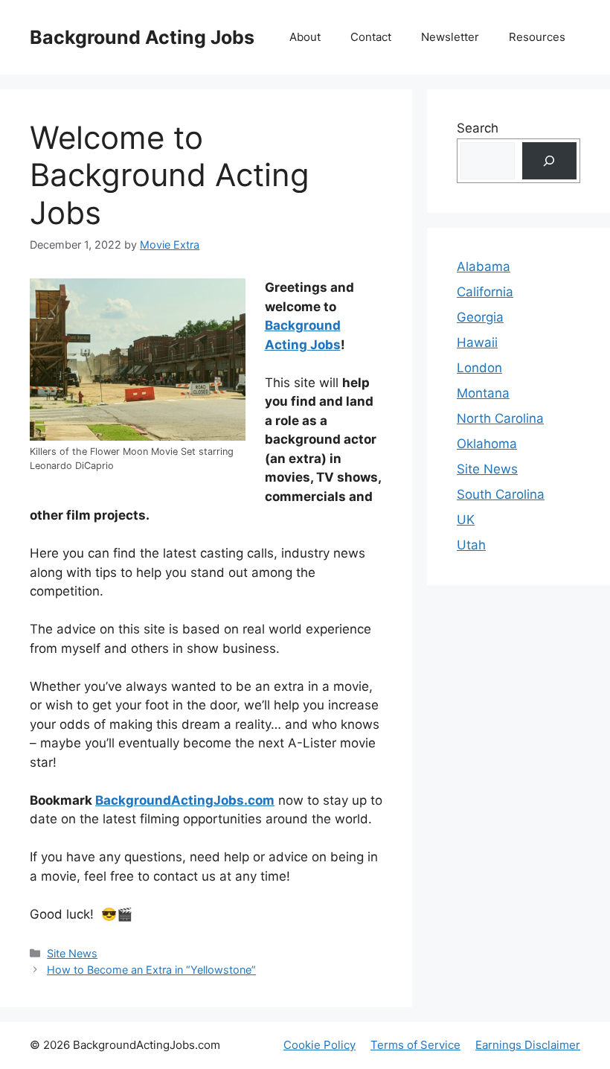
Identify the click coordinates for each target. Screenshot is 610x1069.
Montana (483, 393)
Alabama (483, 266)
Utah (471, 544)
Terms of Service (415, 1045)
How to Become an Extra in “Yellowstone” (151, 969)
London (479, 367)
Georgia (480, 317)
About (305, 37)
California (485, 291)
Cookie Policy (319, 1045)
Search (477, 128)
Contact (370, 37)
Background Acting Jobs (142, 37)
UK (466, 519)
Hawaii (477, 342)
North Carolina (500, 418)
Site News (72, 953)
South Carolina (501, 494)
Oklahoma (487, 443)
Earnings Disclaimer (527, 1045)
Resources (537, 37)
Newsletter (450, 37)
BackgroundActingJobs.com (184, 800)
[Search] (549, 161)
